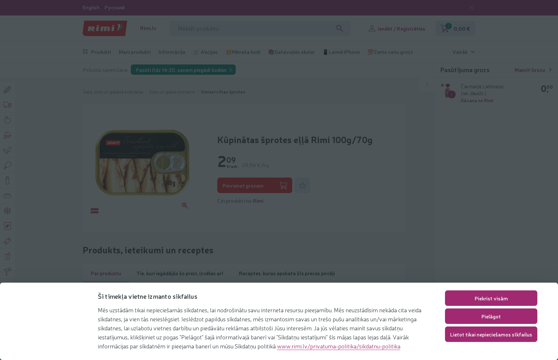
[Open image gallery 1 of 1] (142, 163)
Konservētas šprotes (223, 91)
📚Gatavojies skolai (291, 51)
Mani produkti (135, 51)
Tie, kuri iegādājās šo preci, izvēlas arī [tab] (180, 273)
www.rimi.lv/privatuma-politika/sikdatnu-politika (338, 346)
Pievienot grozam (243, 185)
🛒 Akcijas (205, 51)
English (91, 7)
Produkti (101, 51)
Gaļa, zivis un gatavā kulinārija (113, 91)
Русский (115, 7)
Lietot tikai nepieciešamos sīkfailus (491, 334)
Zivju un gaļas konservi (172, 91)
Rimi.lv (148, 27)
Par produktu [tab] (106, 273)
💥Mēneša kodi (242, 51)
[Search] (340, 28)
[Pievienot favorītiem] (302, 185)
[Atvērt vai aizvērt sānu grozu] (427, 84)
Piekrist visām (491, 298)
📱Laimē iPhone (341, 51)
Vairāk (460, 51)
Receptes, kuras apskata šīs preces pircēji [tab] (287, 273)
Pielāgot (491, 316)
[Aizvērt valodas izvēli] (471, 8)
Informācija (172, 51)
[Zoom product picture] (185, 205)
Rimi (258, 200)
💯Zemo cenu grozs (390, 51)
